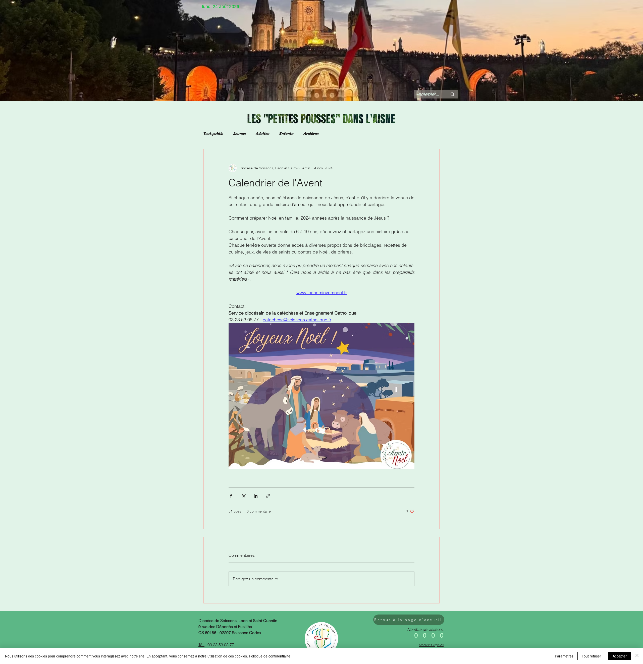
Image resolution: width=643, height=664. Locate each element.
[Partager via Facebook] (231, 495)
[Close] (637, 656)
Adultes (262, 133)
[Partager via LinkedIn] (255, 495)
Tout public (213, 133)
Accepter (620, 655)
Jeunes (239, 133)
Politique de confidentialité (269, 655)
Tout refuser (591, 655)
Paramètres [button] (564, 655)
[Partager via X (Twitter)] (243, 495)
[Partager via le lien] (267, 495)
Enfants (286, 133)
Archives (310, 133)
